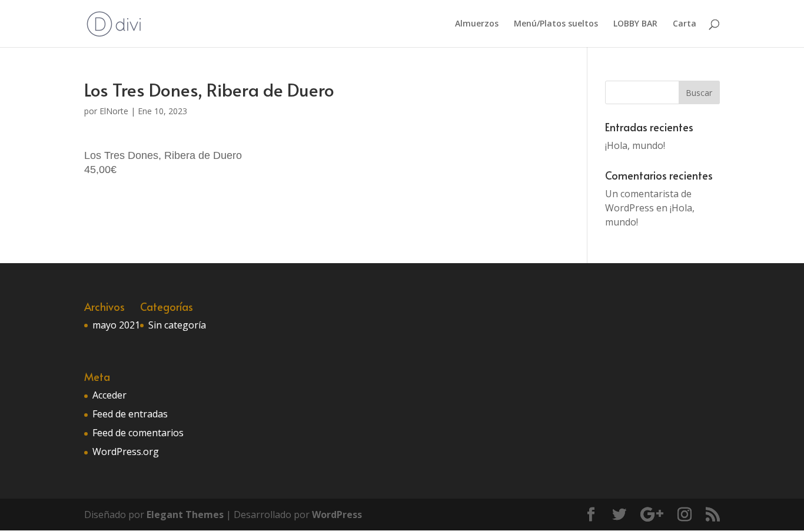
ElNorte (113, 111)
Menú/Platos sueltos (556, 24)
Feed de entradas (130, 413)
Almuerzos (477, 24)
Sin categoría (177, 324)
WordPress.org (125, 451)
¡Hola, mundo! (635, 145)
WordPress (337, 514)
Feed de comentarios (138, 432)
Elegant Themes (185, 514)
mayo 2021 (116, 324)
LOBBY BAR (635, 24)
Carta (684, 24)
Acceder (109, 395)
